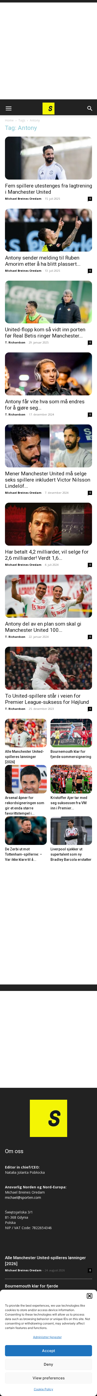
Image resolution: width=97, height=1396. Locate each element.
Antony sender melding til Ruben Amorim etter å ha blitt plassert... (43, 261)
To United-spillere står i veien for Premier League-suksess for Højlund (47, 699)
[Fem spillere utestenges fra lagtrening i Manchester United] (48, 158)
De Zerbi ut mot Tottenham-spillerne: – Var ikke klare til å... (23, 854)
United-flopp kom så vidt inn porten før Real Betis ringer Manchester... (45, 333)
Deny (48, 1364)
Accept (48, 1350)
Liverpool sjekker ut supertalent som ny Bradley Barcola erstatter (71, 854)
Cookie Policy (43, 1389)
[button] (89, 1295)
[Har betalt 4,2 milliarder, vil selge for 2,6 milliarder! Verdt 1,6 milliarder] (48, 524)
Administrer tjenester (47, 1337)
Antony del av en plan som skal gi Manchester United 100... (43, 627)
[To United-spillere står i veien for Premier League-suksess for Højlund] (48, 668)
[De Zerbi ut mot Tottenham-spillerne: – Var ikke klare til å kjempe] (26, 830)
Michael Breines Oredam (23, 198)
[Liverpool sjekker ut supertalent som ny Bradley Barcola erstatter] (71, 830)
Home (9, 120)
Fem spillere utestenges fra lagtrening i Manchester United (48, 189)
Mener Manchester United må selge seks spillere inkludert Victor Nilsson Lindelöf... (47, 480)
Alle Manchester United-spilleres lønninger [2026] (24, 757)
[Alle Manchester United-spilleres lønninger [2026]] (26, 733)
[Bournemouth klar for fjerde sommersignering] (71, 733)
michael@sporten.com (23, 1197)
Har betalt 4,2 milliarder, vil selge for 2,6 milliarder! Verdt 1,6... (47, 555)
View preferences (49, 1378)
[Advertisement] (48, 50)
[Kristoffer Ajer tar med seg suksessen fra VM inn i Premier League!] (71, 779)
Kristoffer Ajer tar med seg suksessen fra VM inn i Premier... (68, 803)
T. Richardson (15, 342)
